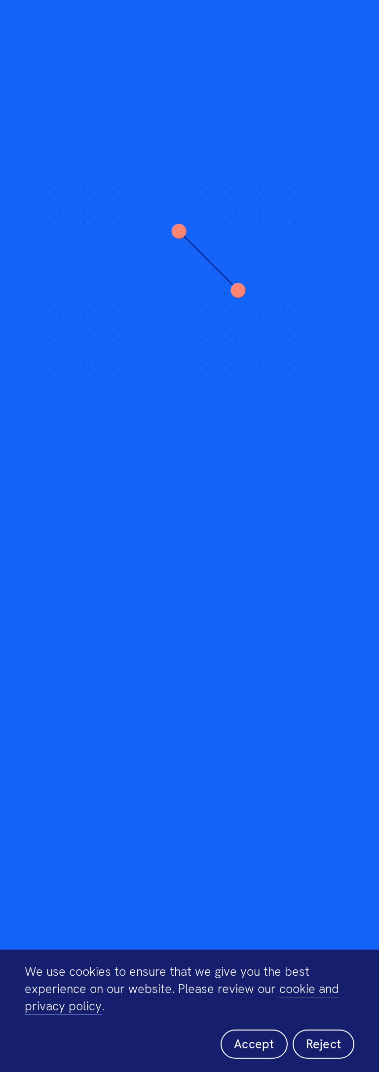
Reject (323, 1044)
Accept (254, 1044)
